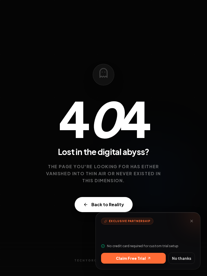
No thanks (181, 258)
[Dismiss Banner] (191, 221)
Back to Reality (107, 204)
